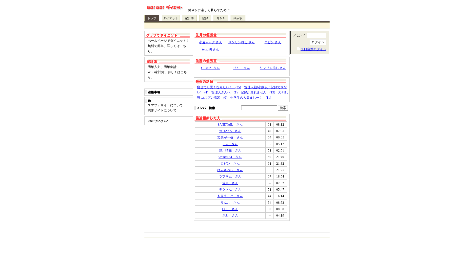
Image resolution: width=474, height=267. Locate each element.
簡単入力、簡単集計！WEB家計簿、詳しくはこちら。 (167, 72)
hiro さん (230, 144)
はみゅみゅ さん (230, 170)
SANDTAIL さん (230, 124)
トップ (152, 18)
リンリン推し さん (241, 42)
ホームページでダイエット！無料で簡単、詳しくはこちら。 (168, 46)
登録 (205, 18)
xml (150, 121)
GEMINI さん (210, 68)
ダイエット (170, 18)
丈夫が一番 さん (230, 137)
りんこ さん (241, 68)
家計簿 (189, 18)
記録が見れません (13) (258, 92)
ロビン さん (272, 42)
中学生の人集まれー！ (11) (250, 97)
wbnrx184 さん (230, 157)
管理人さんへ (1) (224, 92)
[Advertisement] (310, 133)
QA (166, 121)
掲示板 (238, 18)
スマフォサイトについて (165, 105)
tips (156, 121)
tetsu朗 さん (210, 49)
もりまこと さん (230, 196)
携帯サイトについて (162, 110)
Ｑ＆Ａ (221, 18)
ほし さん (230, 209)
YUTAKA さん (230, 131)
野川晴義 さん (230, 150)
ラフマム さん (230, 176)
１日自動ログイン (313, 49)
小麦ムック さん (210, 42)
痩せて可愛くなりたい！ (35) (219, 87)
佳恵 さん (230, 183)
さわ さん (230, 215)
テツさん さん (230, 189)
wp (161, 121)
